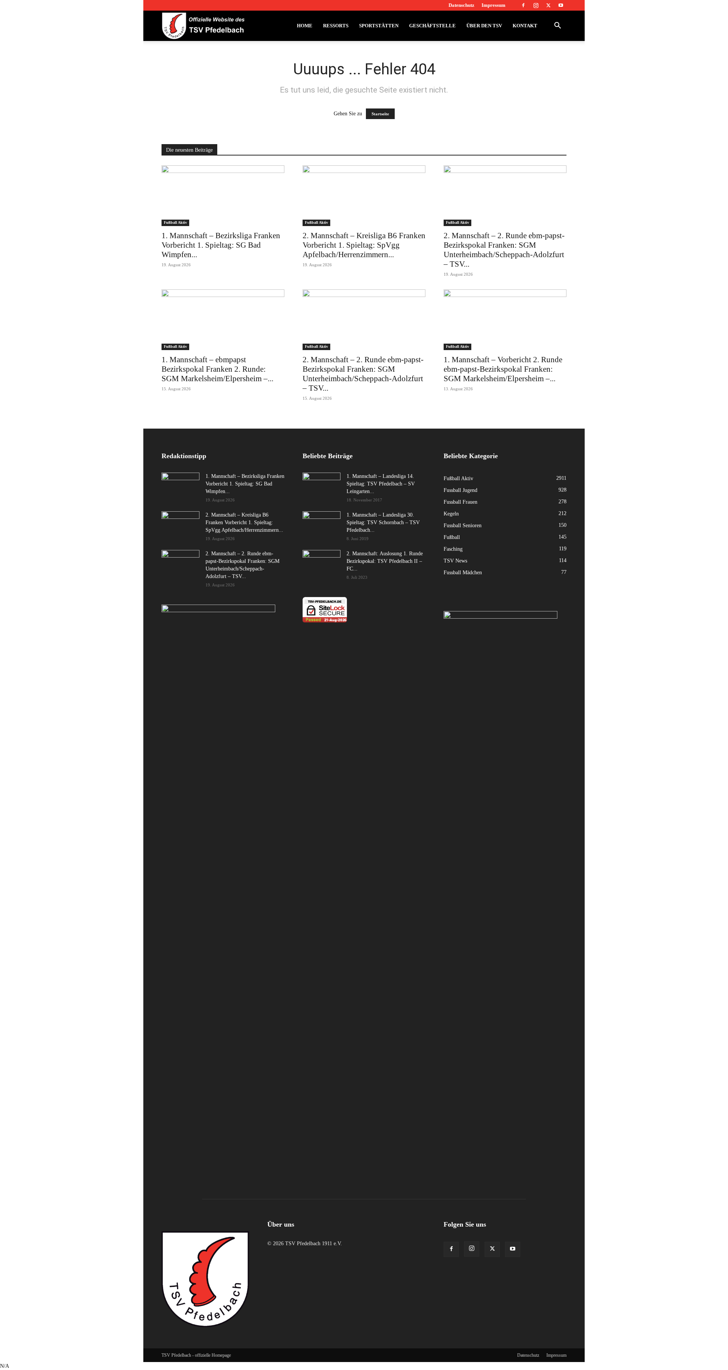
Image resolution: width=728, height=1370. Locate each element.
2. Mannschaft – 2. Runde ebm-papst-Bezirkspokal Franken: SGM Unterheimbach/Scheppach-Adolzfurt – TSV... (504, 250)
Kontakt (525, 25)
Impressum (493, 5)
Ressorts (335, 25)
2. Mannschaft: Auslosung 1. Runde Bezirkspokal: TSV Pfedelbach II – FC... (385, 561)
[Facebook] (523, 5)
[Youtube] (560, 5)
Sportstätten (379, 25)
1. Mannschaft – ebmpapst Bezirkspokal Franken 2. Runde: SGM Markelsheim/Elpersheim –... (217, 369)
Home (304, 25)
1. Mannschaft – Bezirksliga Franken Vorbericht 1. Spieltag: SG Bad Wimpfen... (221, 245)
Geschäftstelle (432, 25)
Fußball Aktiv (175, 222)
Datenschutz (461, 5)
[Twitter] (548, 5)
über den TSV (484, 25)
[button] (557, 26)
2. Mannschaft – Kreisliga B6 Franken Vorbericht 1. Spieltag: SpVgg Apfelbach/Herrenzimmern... (364, 245)
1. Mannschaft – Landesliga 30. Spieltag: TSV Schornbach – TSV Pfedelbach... (383, 522)
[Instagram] (535, 5)
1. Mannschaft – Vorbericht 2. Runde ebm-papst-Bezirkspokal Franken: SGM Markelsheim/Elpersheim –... (503, 369)
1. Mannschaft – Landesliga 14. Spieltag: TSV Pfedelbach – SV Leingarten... (381, 483)
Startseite (380, 114)
